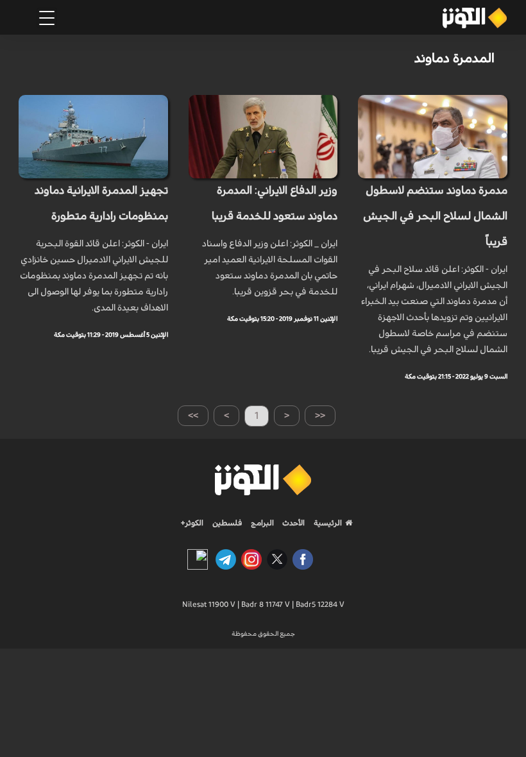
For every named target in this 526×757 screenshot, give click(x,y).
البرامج (261, 523)
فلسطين (227, 523)
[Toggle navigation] (47, 18)
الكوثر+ (192, 523)
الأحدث (292, 523)
